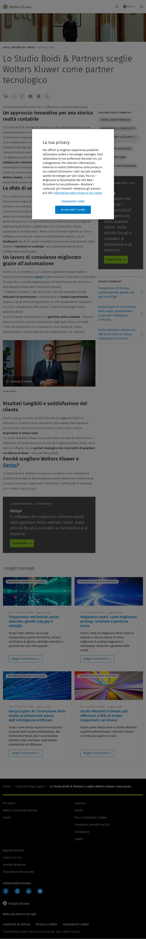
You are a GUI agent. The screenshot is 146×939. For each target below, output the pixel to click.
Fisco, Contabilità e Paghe (90, 817)
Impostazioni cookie (73, 201)
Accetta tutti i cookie (73, 209)
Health (78, 810)
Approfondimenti (13, 850)
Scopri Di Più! (19, 543)
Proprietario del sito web (18, 871)
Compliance (82, 831)
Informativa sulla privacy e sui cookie (78, 193)
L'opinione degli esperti (30, 786)
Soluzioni (80, 803)
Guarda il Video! (21, 381)
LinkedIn (29, 891)
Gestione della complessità (118, 128)
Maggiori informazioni (24, 658)
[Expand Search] (116, 6)
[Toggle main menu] (140, 6)
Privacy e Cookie (46, 924)
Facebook (6, 891)
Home (7, 786)
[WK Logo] (16, 903)
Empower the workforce (116, 148)
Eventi (7, 817)
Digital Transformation (115, 119)
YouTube (40, 891)
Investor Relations (14, 864)
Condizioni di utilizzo (16, 924)
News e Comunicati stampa (20, 810)
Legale (78, 839)
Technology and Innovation (118, 165)
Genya (39, 277)
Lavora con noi (12, 857)
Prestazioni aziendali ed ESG (92, 824)
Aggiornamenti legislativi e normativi (118, 139)
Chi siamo (9, 803)
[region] (73, 174)
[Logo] (19, 6)
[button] (6, 96)
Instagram (17, 891)
